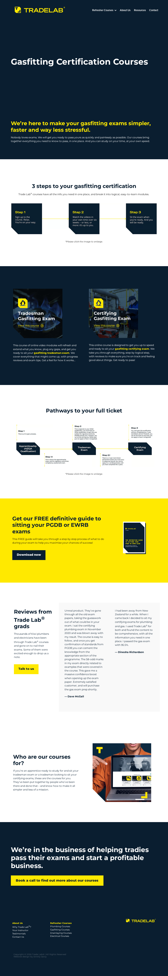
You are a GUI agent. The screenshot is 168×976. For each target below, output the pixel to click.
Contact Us (18, 937)
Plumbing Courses (60, 926)
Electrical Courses (59, 936)
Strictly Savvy (40, 956)
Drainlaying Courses (61, 933)
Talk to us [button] (26, 669)
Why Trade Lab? (21, 927)
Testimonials (19, 933)
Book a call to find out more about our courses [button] (57, 880)
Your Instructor (20, 930)
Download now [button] (29, 554)
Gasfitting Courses (60, 929)
